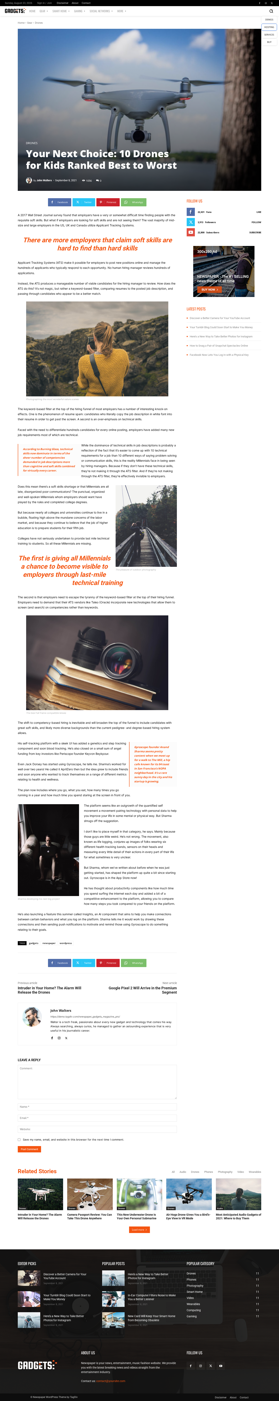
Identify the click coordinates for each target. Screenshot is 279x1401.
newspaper (49, 943)
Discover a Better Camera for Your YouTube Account (220, 318)
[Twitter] (272, 3)
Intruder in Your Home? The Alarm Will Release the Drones (49, 990)
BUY (269, 41)
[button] (271, 11)
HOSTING (269, 27)
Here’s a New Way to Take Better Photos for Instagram (221, 336)
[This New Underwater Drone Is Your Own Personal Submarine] (139, 1194)
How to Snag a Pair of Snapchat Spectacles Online (219, 345)
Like (259, 211)
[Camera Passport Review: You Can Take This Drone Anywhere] (90, 1194)
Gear (29, 22)
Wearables (255, 1171)
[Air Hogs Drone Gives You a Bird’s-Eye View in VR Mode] (189, 1194)
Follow (256, 222)
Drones (39, 22)
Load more (138, 1229)
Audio (183, 1171)
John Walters (44, 180)
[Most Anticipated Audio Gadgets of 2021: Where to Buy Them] (238, 1194)
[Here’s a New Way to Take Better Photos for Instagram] (29, 1320)
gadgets (33, 943)
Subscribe (255, 232)
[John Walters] (29, 180)
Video (240, 1171)
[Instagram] (265, 3)
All (173, 1171)
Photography (225, 1171)
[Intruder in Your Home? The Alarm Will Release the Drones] (40, 1194)
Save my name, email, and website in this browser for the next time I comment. (73, 1139)
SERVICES (269, 34)
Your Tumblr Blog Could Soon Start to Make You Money (221, 327)
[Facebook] (259, 3)
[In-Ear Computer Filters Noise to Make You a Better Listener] (113, 1299)
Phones (208, 1171)
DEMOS (269, 19)
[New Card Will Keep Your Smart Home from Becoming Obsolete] (113, 1320)
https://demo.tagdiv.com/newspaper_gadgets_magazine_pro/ (85, 1016)
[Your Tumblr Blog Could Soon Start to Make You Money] (29, 1299)
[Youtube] (221, 1366)
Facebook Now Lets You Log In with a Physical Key (219, 354)
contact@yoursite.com (110, 1381)
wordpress (66, 943)
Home (21, 22)
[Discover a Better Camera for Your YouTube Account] (29, 1278)
